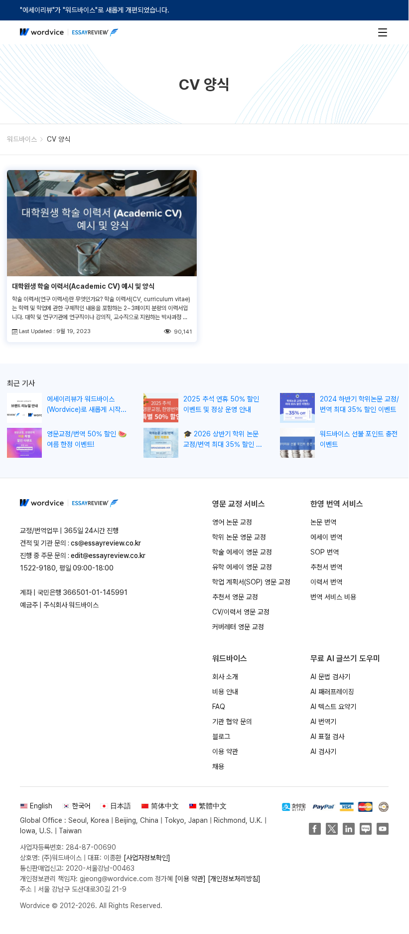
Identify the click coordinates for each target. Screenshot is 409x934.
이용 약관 (225, 751)
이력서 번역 (326, 582)
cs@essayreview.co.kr (106, 543)
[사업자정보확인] (147, 858)
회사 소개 (225, 677)
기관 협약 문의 (232, 722)
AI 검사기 (323, 751)
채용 (218, 766)
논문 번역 (323, 522)
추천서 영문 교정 (235, 597)
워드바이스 (22, 139)
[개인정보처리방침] (234, 879)
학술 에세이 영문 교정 (242, 552)
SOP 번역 (324, 552)
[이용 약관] (190, 879)
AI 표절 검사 (327, 737)
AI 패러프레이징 (332, 692)
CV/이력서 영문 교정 (241, 612)
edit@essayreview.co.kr (108, 556)
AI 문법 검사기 (330, 677)
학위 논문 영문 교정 (239, 537)
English (41, 806)
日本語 (120, 806)
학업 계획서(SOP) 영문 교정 (251, 582)
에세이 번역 (326, 537)
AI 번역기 (323, 722)
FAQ (218, 707)
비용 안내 (225, 692)
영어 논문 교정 (232, 522)
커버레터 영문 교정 (238, 627)
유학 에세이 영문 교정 (242, 567)
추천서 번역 (326, 567)
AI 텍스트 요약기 (333, 707)
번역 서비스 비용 (333, 597)
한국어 (81, 806)
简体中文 (165, 806)
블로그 (221, 737)
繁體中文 (213, 806)
